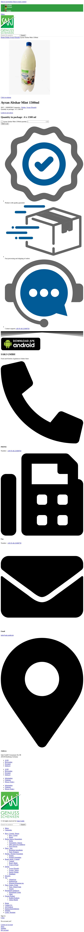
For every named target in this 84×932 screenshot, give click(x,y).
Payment (8, 764)
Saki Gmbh (20, 821)
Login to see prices (7, 113)
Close (3, 918)
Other (11, 894)
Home (3, 37)
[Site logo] (8, 33)
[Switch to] (6, 9)
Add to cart (5, 124)
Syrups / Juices (14, 870)
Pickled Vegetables (15, 857)
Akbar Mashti (13, 900)
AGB (7, 760)
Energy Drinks (14, 872)
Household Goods (15, 892)
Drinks (7, 37)
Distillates (12, 874)
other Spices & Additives (17, 844)
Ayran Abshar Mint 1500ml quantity (15, 121)
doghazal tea (13, 881)
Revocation (8, 762)
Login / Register (10, 912)
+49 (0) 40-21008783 (23, 328)
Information (8, 778)
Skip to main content (19, 2)
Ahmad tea (12, 879)
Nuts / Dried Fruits (15, 887)
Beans (11, 837)
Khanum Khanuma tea (16, 883)
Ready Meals (13, 863)
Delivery (8, 766)
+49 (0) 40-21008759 (14, 543)
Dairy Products (14, 852)
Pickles (11, 855)
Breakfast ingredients (16, 850)
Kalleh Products (14, 898)
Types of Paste (13, 865)
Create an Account (7, 925)
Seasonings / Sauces (15, 843)
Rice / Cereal (13, 835)
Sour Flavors (13, 846)
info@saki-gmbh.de (7, 635)
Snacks (11, 889)
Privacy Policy (9, 782)
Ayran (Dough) (15, 37)
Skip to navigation (7, 2)
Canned (11, 861)
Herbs (11, 841)
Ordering (8, 780)
